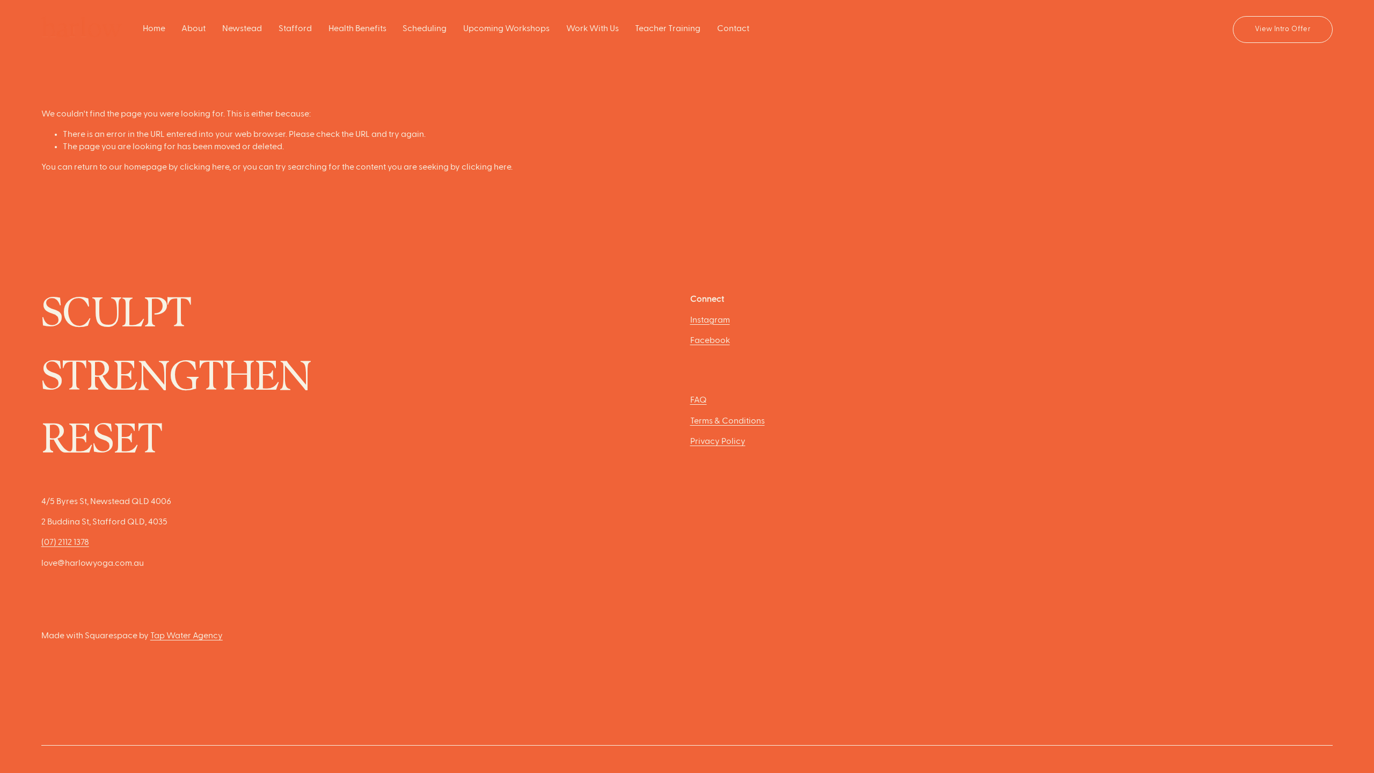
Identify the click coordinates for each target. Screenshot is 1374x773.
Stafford (295, 29)
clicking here (204, 167)
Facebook (710, 341)
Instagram (710, 320)
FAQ (698, 400)
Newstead (242, 29)
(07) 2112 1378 (65, 542)
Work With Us (592, 29)
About (193, 29)
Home (154, 29)
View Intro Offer (1283, 29)
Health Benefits (357, 29)
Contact (733, 29)
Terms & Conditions (727, 421)
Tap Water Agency (186, 636)
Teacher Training (667, 29)
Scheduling (425, 29)
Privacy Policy (718, 441)
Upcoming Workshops (506, 29)
